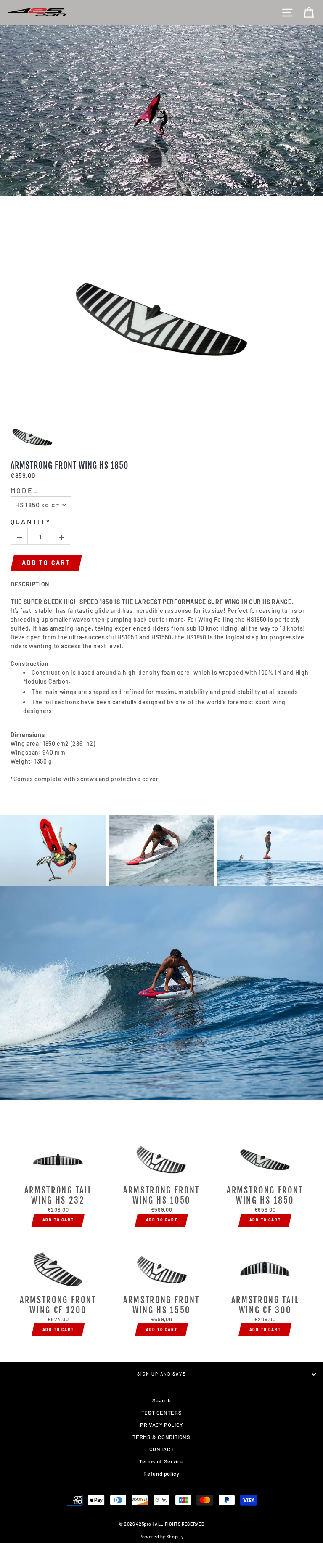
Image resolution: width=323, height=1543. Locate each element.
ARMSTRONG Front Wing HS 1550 (161, 1305)
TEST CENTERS (161, 1412)
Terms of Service (161, 1461)
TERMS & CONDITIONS (161, 1437)
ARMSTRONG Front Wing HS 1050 (161, 1195)
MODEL (24, 490)
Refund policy (161, 1473)
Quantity (31, 521)
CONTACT (161, 1449)
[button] (156, 880)
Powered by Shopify (161, 1536)
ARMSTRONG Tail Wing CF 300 (265, 1305)
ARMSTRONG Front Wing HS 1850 (69, 466)
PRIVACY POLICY (161, 1424)
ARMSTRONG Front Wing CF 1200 (58, 1305)
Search (161, 1400)
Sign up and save (161, 1373)
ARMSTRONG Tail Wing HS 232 (58, 1195)
